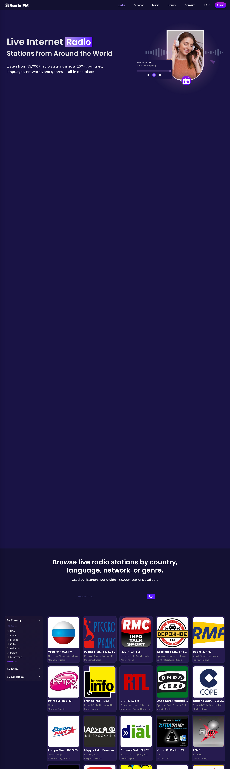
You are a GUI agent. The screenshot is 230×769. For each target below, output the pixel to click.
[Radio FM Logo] (17, 5)
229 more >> (12, 661)
